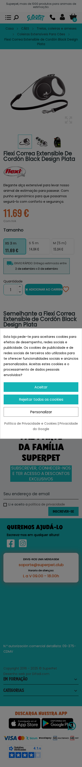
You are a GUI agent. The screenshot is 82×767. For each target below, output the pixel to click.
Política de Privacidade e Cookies (31, 423)
